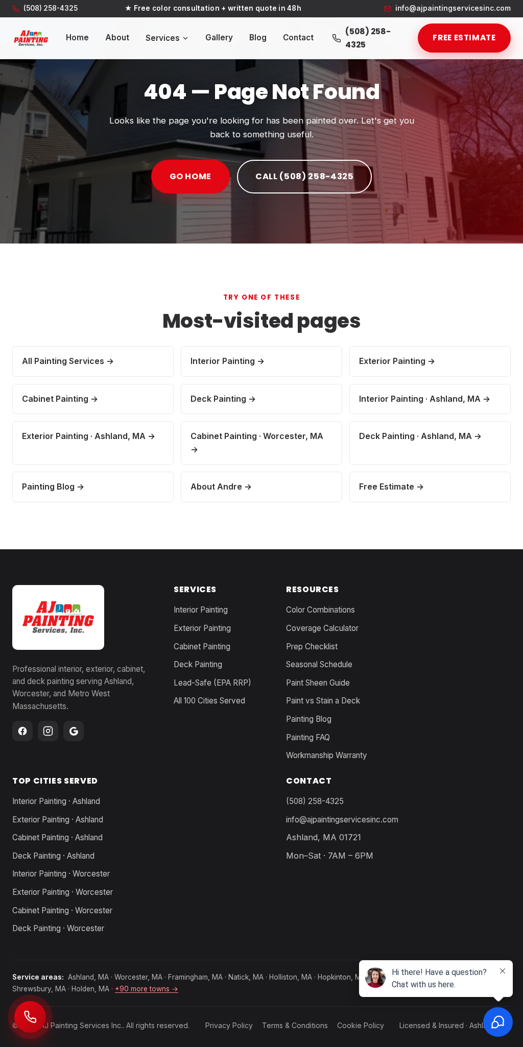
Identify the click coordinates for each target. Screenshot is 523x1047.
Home (77, 37)
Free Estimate (464, 37)
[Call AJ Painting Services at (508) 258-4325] (30, 1017)
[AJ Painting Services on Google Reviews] (73, 731)
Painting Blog (308, 719)
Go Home (191, 176)
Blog (258, 37)
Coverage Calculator (322, 628)
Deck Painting (198, 664)
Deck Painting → (223, 398)
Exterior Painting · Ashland (57, 819)
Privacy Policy (229, 1025)
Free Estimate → (391, 486)
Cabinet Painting (202, 646)
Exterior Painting (202, 628)
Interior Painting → (228, 361)
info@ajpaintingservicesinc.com (342, 819)
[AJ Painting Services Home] (31, 38)
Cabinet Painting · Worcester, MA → (257, 442)
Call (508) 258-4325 (304, 176)
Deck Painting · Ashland (53, 856)
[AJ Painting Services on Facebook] (22, 731)
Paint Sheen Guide (318, 683)
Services (163, 38)
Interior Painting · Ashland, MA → (424, 398)
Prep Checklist (312, 646)
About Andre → (221, 486)
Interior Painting (201, 610)
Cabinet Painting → (60, 398)
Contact (298, 37)
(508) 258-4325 (50, 8)
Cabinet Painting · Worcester (62, 910)
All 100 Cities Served (209, 700)
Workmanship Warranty (326, 755)
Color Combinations (320, 610)
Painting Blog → (53, 486)
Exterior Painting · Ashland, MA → (88, 436)
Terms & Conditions (295, 1025)
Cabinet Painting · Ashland (57, 837)
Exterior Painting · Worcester (62, 892)
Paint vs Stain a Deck (323, 700)
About (117, 37)
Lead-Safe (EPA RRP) (212, 683)
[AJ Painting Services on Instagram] (48, 731)
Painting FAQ (308, 737)
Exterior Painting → (397, 361)
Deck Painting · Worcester (58, 928)
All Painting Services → (68, 361)
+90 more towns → (146, 989)
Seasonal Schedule (319, 664)
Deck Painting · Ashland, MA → (420, 436)
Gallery (219, 37)
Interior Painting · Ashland (56, 801)
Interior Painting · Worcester (61, 874)
